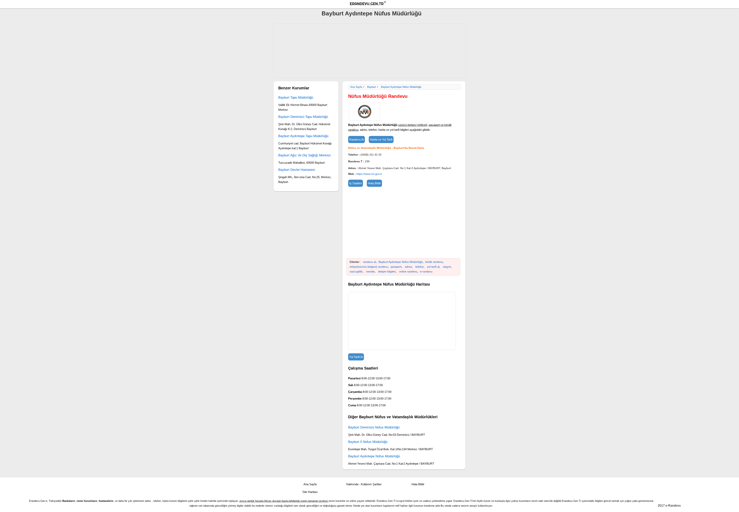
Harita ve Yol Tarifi (381, 139)
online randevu (408, 271)
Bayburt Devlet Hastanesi (296, 170)
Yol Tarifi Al (356, 357)
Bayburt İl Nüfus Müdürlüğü (367, 442)
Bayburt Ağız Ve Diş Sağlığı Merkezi (304, 155)
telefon (419, 266)
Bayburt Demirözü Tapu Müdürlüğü (303, 117)
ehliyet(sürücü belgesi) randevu (369, 266)
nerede (370, 271)
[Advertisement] (370, 51)
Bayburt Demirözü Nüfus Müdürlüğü (374, 427)
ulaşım (447, 266)
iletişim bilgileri (387, 271)
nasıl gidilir (356, 271)
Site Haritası (310, 492)
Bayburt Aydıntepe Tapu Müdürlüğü (303, 136)
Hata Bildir (374, 183)
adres (408, 266)
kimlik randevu (434, 261)
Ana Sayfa (356, 86)
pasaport (396, 266)
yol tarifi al (433, 266)
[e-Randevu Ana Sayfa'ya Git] (371, 3)
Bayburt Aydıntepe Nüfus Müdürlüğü (371, 13)
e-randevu (426, 271)
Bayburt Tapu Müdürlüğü (295, 97)
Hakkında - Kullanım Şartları (364, 484)
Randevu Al (356, 139)
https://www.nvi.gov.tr (369, 173)
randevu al (369, 261)
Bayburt (371, 86)
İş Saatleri (355, 183)
